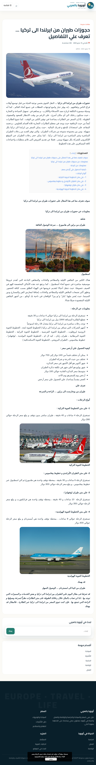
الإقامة (88, 665)
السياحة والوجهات (39, 717)
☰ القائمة (7, 5)
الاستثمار (43, 739)
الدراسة (88, 660)
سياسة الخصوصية (39, 756)
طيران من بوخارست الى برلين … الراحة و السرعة (62, 391)
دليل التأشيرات (41, 721)
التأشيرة (88, 656)
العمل (88, 670)
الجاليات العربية (40, 744)
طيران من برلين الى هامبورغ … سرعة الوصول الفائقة (60, 225)
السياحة (88, 651)
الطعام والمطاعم (39, 726)
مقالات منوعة (85, 24)
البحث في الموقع (39, 748)
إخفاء (73, 153)
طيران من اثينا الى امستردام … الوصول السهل (63, 588)
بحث (10, 631)
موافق (51, 759)
